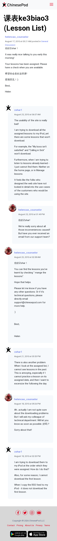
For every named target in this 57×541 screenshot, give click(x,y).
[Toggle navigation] (51, 5)
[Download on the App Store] (37, 534)
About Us (29, 525)
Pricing (20, 525)
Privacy (39, 525)
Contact (11, 525)
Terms (47, 525)
